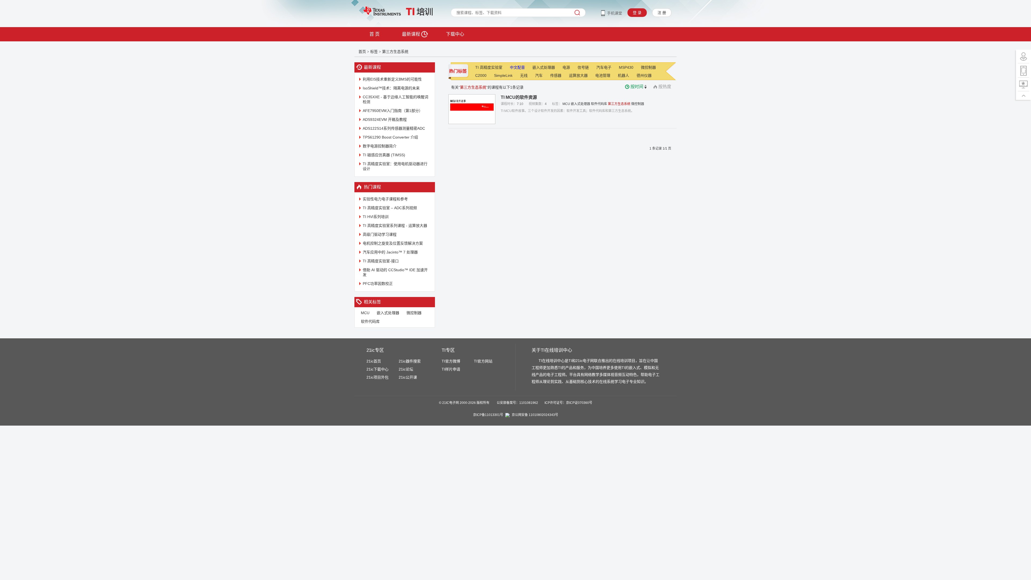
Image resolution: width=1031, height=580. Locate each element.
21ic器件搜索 (410, 361)
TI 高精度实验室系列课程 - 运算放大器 (395, 225)
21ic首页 (373, 361)
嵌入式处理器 (388, 313)
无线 (524, 75)
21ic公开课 (408, 377)
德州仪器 (644, 75)
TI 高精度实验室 (488, 67)
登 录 (637, 12)
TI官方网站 (483, 361)
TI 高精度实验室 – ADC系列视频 (390, 208)
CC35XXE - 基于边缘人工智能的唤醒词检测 (395, 99)
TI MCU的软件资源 (519, 97)
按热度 (664, 86)
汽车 (539, 75)
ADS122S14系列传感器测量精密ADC (394, 128)
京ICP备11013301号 (488, 415)
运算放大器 (578, 75)
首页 (362, 51)
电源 (566, 67)
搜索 (577, 13)
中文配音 (517, 67)
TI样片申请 (451, 369)
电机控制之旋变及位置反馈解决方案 (393, 243)
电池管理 (602, 75)
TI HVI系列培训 (376, 217)
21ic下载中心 (377, 369)
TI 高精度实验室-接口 (381, 261)
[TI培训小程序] (1023, 70)
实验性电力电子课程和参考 (385, 199)
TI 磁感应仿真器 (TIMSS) (384, 155)
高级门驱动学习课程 (380, 234)
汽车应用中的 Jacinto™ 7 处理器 (390, 252)
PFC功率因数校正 (378, 283)
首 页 (374, 34)
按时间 (636, 86)
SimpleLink (503, 75)
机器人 (623, 75)
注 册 (662, 12)
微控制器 (414, 313)
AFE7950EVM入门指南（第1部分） (393, 110)
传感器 (555, 75)
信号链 (583, 67)
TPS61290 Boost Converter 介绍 (390, 137)
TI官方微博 (451, 361)
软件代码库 (370, 321)
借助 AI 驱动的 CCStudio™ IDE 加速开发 (395, 272)
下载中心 (455, 34)
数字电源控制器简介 (380, 146)
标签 (374, 51)
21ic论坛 (406, 369)
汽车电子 (603, 67)
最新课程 (411, 34)
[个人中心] (1023, 56)
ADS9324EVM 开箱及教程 (385, 119)
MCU (365, 313)
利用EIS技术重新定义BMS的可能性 (392, 79)
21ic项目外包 (377, 377)
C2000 (481, 75)
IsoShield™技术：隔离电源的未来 (391, 88)
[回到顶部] (1023, 95)
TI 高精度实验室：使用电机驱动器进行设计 (395, 166)
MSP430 (626, 67)
